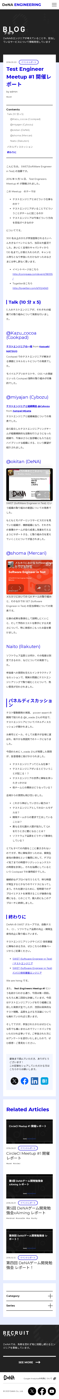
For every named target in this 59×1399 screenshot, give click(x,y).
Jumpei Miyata (22, 410)
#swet (9, 97)
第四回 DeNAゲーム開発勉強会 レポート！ (29, 1265)
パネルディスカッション (20, 146)
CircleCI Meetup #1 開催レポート (28, 1155)
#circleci (16, 1163)
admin (13, 91)
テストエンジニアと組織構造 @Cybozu (28, 406)
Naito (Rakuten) (19, 140)
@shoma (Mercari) (21, 135)
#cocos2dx (20, 1218)
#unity (34, 1218)
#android (10, 1218)
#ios (28, 1218)
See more (30, 1362)
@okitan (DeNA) (20, 130)
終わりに (12, 152)
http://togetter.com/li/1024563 (30, 288)
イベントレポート (28, 62)
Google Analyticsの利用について (38, 1378)
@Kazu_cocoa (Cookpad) (25, 119)
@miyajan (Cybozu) (21, 124)
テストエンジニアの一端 (19, 346)
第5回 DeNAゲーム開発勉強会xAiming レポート (28, 1210)
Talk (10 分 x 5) (15, 114)
